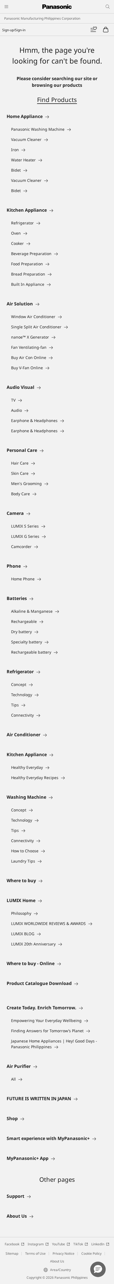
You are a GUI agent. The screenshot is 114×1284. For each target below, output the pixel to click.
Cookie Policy (91, 1253)
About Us (57, 1261)
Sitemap (12, 1253)
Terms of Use (35, 1253)
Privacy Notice (63, 1253)
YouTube (58, 1244)
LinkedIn (97, 1244)
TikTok (78, 1244)
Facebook (12, 1244)
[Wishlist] (93, 29)
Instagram (36, 1244)
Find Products (57, 99)
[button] (98, 1269)
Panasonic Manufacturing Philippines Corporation (42, 18)
